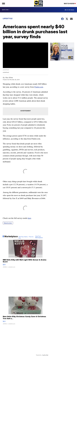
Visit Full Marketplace (39, 237)
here (29, 218)
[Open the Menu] (3, 3)
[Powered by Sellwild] (45, 355)
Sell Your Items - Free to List (26, 237)
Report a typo (8, 223)
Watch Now (69, 3)
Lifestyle (8, 19)
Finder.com (38, 87)
